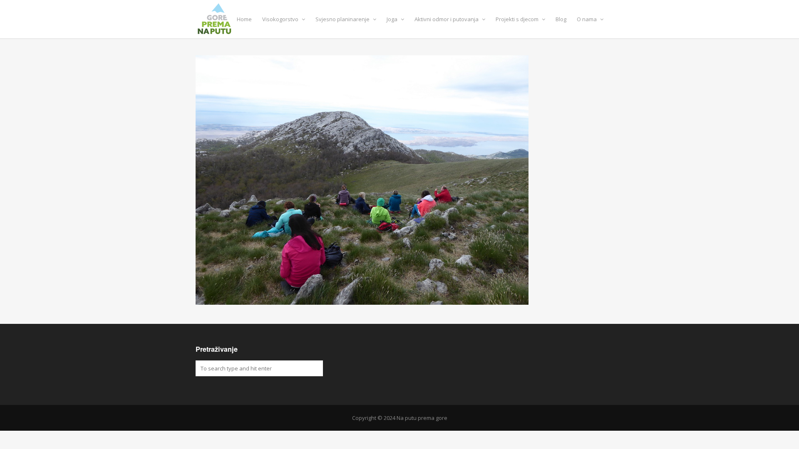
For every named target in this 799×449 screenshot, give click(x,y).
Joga (393, 19)
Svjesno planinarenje (343, 19)
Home (244, 19)
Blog (561, 19)
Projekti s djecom (518, 19)
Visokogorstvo (281, 19)
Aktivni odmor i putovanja (447, 19)
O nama (587, 19)
